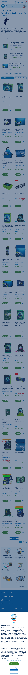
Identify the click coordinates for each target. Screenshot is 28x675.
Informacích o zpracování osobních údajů (16, 659)
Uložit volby (14, 668)
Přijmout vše (14, 664)
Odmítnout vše (14, 672)
